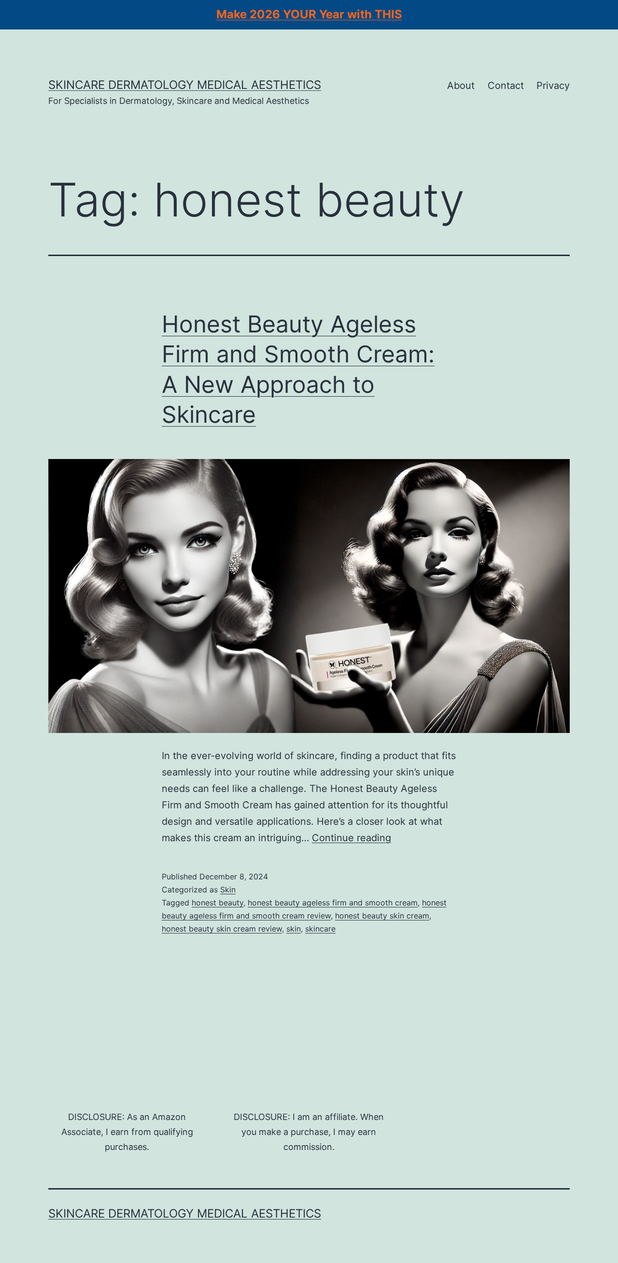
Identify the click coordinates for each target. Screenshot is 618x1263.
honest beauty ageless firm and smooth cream (333, 902)
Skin (228, 889)
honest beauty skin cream (382, 915)
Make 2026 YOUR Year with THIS (309, 14)
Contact (506, 85)
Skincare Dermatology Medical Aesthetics (184, 85)
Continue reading (351, 838)
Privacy (553, 85)
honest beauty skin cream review (222, 928)
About (461, 85)
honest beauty (217, 902)
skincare (320, 928)
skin (293, 928)
